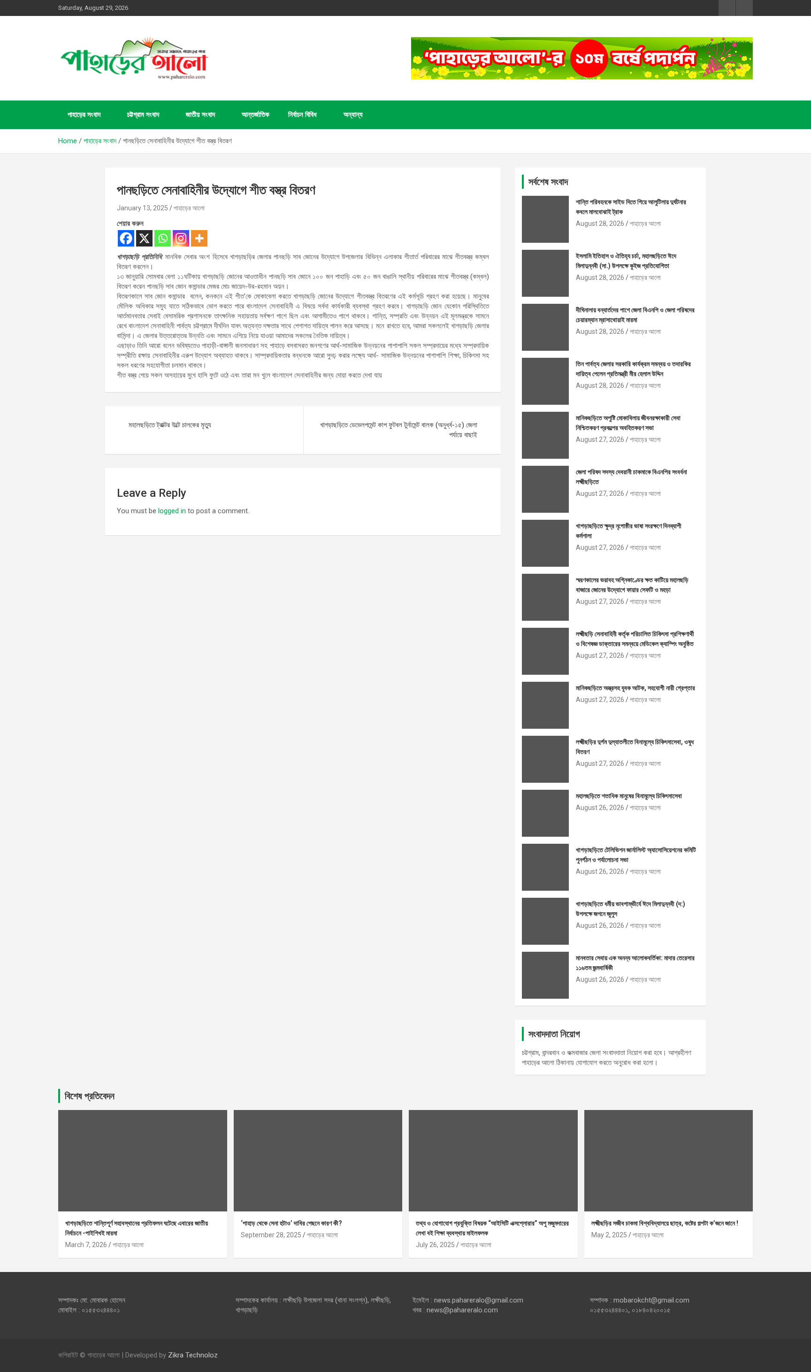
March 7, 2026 (86, 1245)
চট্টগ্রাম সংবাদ (143, 114)
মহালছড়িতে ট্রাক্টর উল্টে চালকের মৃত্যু (170, 425)
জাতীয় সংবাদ (200, 114)
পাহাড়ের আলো (189, 208)
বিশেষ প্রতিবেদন (90, 1096)
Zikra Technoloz (193, 1355)
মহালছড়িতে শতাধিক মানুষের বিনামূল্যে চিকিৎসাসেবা (629, 796)
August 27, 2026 (600, 439)
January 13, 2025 (142, 208)
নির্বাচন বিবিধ (302, 114)
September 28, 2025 (271, 1235)
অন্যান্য (353, 114)
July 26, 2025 (435, 1245)
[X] (144, 238)
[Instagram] (181, 238)
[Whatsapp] (162, 238)
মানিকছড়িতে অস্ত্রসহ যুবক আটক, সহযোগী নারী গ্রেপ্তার (635, 688)
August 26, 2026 (600, 807)
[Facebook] (126, 238)
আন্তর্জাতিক (255, 114)
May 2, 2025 (609, 1235)
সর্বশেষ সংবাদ (548, 181)
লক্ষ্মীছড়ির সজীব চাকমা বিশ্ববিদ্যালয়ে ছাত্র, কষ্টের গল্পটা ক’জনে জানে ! (664, 1223)
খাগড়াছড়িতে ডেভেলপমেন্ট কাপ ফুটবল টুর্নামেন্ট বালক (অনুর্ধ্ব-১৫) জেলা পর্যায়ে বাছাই (398, 430)
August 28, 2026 (600, 223)
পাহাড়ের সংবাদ (84, 114)
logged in (172, 511)
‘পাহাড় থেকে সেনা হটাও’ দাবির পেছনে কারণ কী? (291, 1223)
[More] (199, 238)
